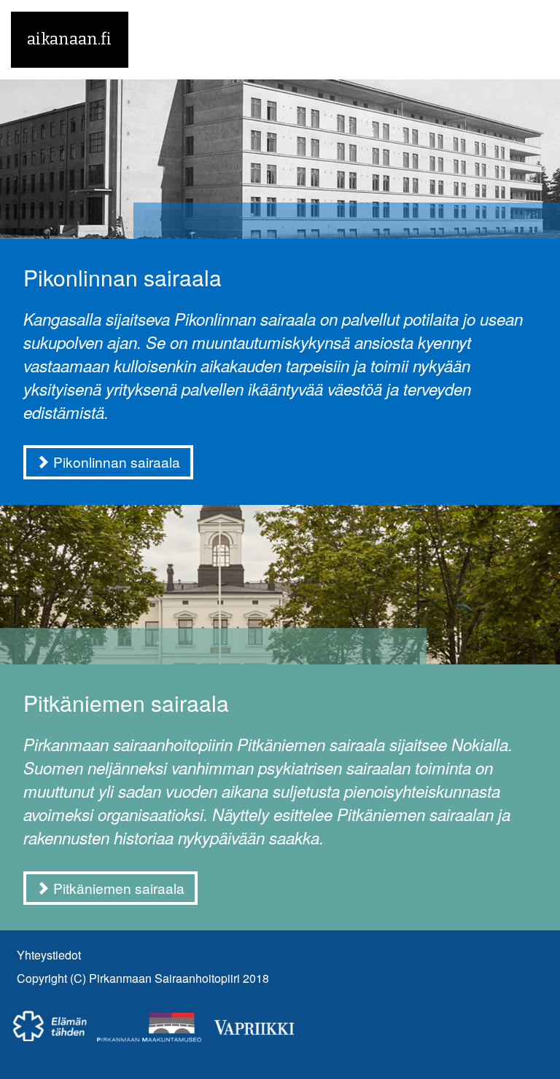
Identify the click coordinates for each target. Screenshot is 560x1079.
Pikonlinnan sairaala (122, 277)
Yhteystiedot (49, 954)
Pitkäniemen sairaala (126, 702)
